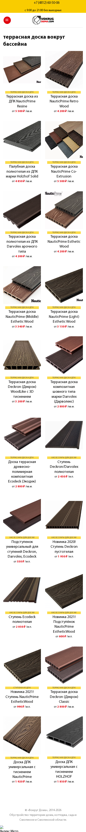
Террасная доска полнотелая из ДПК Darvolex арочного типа (22, 244)
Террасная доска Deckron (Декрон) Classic (64, 697)
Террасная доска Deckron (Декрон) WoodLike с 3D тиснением (22, 389)
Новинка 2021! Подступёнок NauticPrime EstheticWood (64, 624)
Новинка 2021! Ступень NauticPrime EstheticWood (22, 697)
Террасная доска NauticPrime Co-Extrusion (64, 172)
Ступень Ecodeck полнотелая (22, 619)
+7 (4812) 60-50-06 (46, 3)
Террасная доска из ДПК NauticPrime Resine (22, 101)
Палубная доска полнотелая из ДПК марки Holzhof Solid (22, 172)
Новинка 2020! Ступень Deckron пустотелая (64, 547)
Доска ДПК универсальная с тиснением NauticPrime (22, 769)
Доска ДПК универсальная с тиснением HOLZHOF (64, 769)
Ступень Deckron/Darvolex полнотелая (64, 467)
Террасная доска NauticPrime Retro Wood (64, 101)
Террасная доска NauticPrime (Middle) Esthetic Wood (22, 317)
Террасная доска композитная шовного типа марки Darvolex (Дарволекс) (64, 392)
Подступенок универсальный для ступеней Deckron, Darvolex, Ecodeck (22, 549)
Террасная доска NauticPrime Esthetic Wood (64, 242)
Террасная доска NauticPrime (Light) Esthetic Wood (64, 317)
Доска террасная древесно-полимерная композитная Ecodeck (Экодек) (22, 472)
